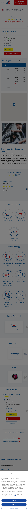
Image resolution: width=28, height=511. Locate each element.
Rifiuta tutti (14, 504)
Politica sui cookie (18, 495)
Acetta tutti (14, 500)
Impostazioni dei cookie (14, 508)
